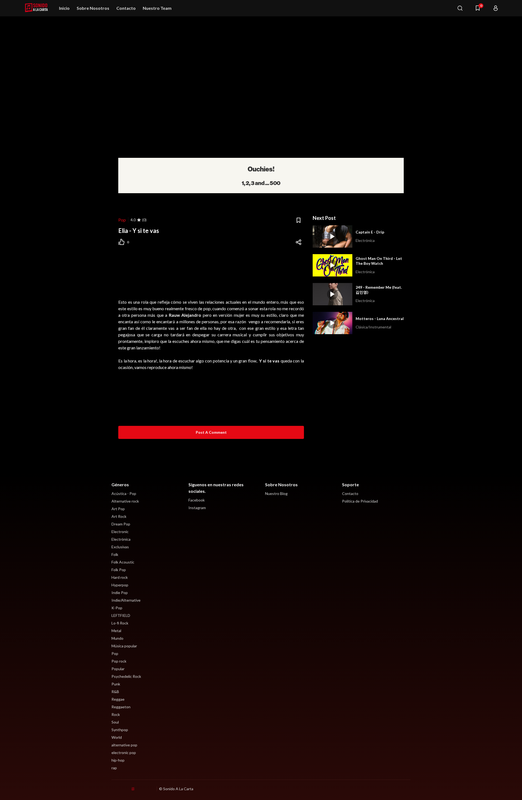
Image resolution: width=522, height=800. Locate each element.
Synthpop (119, 729)
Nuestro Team (157, 8)
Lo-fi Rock (119, 623)
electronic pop (123, 752)
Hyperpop (119, 585)
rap (114, 767)
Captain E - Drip (370, 232)
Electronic (120, 531)
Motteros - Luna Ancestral (380, 318)
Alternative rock (125, 501)
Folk (114, 554)
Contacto (126, 8)
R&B (115, 691)
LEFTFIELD (120, 615)
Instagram (197, 507)
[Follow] (496, 8)
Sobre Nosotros (93, 8)
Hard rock (119, 577)
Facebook (196, 500)
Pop (122, 219)
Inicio (64, 8)
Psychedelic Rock (126, 676)
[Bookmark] (298, 220)
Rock (115, 714)
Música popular (124, 646)
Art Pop (118, 508)
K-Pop (116, 607)
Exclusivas (120, 546)
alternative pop (124, 745)
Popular (118, 668)
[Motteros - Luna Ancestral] (332, 323)
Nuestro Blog (276, 493)
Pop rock (118, 661)
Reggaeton (120, 706)
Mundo (117, 638)
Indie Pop (119, 592)
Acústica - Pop (123, 493)
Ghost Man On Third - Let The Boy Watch (379, 261)
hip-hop (118, 760)
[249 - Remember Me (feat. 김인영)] (332, 294)
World (116, 737)
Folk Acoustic (122, 562)
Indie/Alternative (126, 600)
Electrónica (120, 539)
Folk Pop (118, 569)
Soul (115, 722)
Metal (116, 630)
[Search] (460, 8)
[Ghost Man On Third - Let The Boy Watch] (332, 265)
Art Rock (118, 516)
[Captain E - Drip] (332, 236)
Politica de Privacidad (360, 501)
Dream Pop (120, 524)
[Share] (298, 242)
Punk (115, 684)
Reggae (118, 699)
